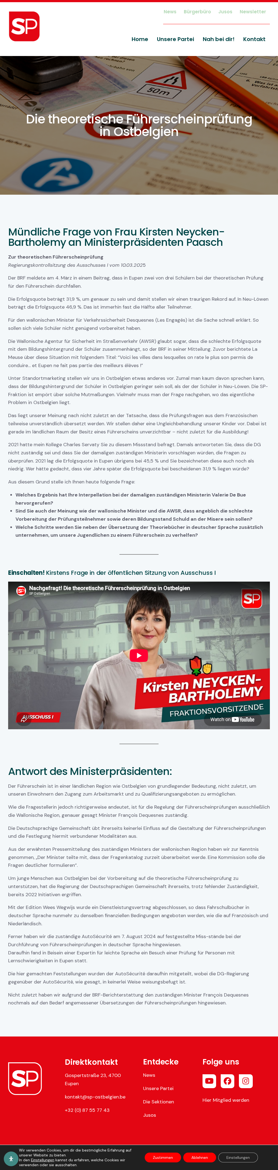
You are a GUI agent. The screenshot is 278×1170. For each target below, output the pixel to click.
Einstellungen (42, 1159)
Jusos (149, 1115)
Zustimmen (163, 1157)
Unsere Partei (158, 1088)
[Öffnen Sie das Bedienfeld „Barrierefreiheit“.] (11, 1159)
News (149, 1075)
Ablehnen (199, 1157)
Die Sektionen (158, 1101)
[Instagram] (245, 1081)
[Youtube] (209, 1081)
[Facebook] (227, 1081)
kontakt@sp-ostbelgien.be (95, 1097)
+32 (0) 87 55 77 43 (87, 1110)
